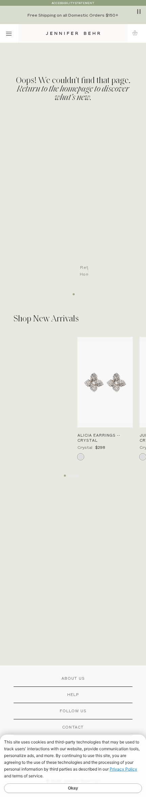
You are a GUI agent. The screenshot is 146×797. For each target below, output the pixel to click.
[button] (137, 33)
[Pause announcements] (139, 11)
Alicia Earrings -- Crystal (98, 438)
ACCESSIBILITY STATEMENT (73, 3)
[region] (73, 15)
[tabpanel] (76, 202)
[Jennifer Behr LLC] (73, 33)
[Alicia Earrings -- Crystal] (105, 382)
